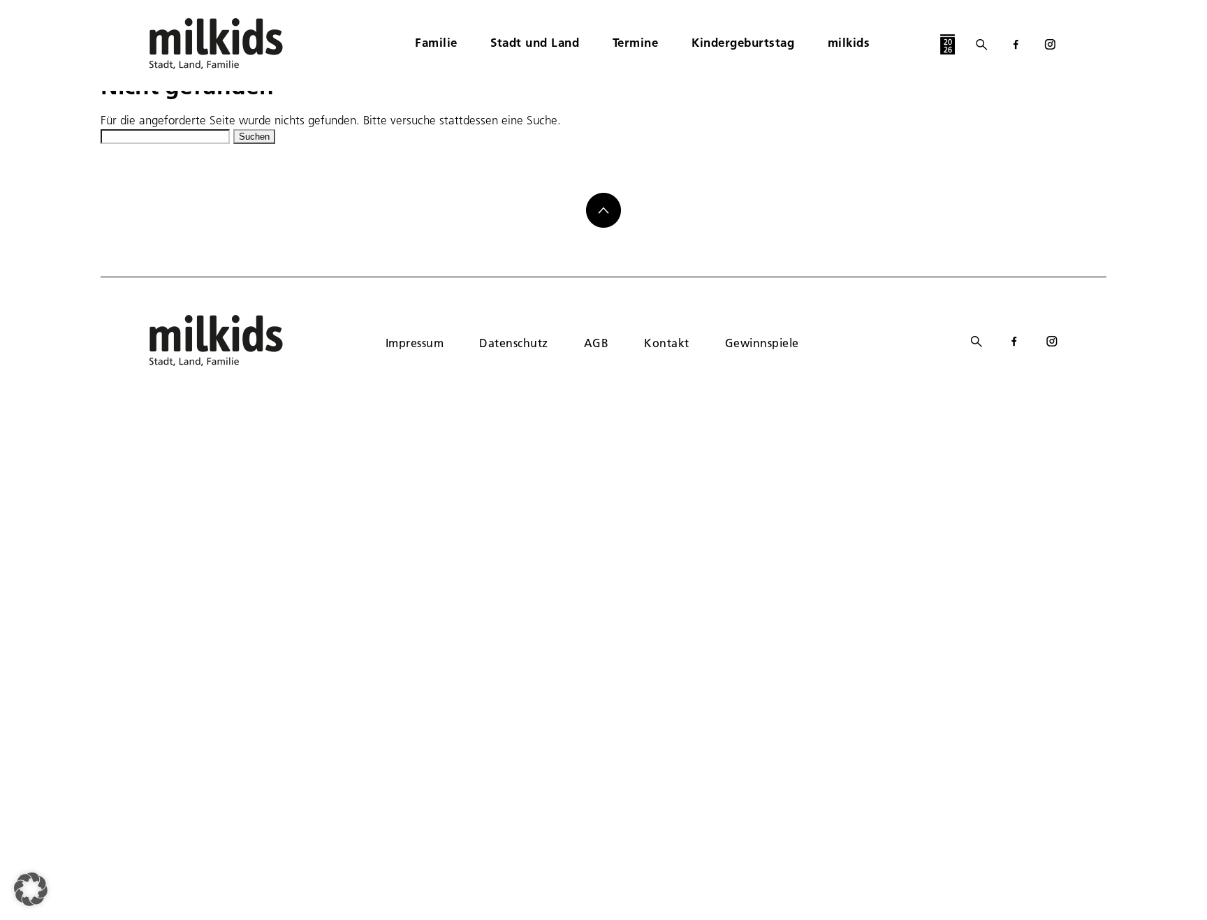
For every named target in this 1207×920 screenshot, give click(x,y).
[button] (30, 889)
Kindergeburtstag (743, 42)
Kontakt (666, 342)
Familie (436, 42)
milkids (849, 42)
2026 (948, 45)
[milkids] (237, 43)
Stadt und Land (534, 42)
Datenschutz (513, 342)
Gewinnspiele (762, 342)
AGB (596, 342)
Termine (636, 42)
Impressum (415, 342)
